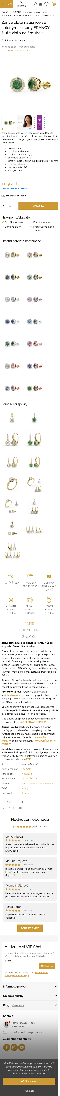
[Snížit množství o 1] (16, 206)
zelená (33, 783)
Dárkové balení (13, 226)
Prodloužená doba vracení (43, 228)
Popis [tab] (29, 623)
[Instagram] (14, 1047)
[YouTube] (21, 1047)
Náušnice (27, 774)
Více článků (18, 1005)
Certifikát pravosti (14, 222)
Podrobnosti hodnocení (15, 50)
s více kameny (45, 783)
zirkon (25, 783)
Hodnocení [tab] (29, 630)
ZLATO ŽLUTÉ (29, 778)
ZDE (28, 759)
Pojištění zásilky (41, 222)
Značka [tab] (29, 636)
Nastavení (29, 1090)
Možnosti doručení (16, 196)
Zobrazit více (30, 928)
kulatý (25, 788)
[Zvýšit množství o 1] (3, 206)
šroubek (26, 793)
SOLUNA (26, 769)
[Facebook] (6, 1047)
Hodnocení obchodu (30, 819)
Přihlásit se (47, 966)
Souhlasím (30, 1081)
